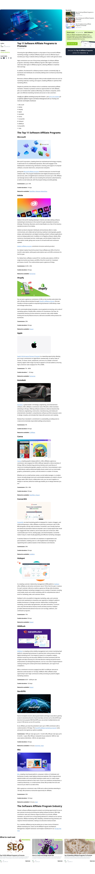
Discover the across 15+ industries (80, 52)
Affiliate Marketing (5, 52)
